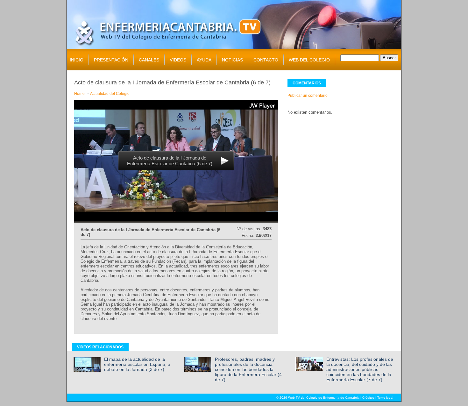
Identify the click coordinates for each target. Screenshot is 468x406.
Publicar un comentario (307, 95)
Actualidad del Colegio (110, 93)
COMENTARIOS (307, 83)
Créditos (368, 397)
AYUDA (204, 59)
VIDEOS (178, 59)
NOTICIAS (232, 59)
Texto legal (385, 397)
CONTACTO (265, 59)
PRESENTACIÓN (111, 59)
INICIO (76, 59)
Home (79, 93)
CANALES (149, 59)
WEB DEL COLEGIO (309, 59)
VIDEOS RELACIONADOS (100, 347)
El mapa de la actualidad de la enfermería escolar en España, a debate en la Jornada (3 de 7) (137, 364)
